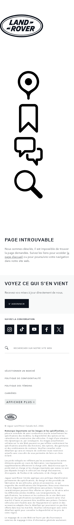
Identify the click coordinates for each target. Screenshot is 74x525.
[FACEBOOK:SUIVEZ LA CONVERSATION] (46, 329)
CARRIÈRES (11, 392)
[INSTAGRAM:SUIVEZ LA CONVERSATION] (9, 329)
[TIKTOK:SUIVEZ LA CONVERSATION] (22, 329)
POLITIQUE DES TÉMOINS (18, 385)
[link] (37, 54)
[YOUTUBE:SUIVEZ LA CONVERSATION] (34, 329)
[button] (37, 2)
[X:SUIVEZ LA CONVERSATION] (59, 329)
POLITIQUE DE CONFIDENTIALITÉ (23, 378)
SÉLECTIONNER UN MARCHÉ (20, 370)
